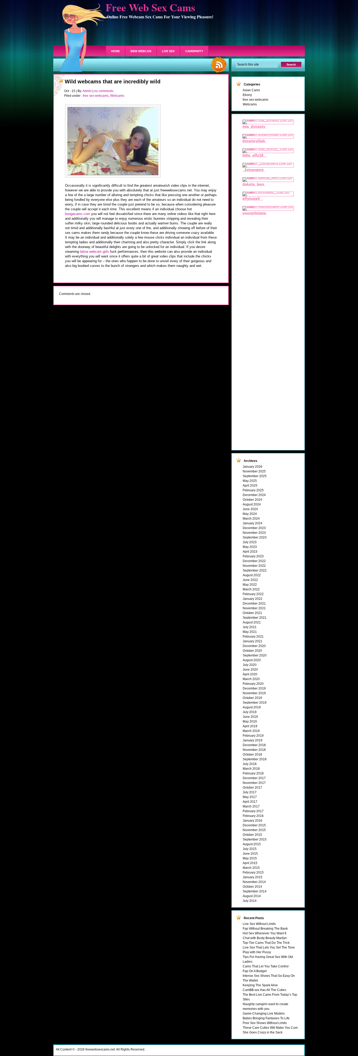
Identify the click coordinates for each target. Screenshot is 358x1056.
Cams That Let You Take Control (266, 966)
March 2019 (251, 731)
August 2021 (252, 622)
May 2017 (250, 797)
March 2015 (251, 868)
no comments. (104, 91)
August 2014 (252, 896)
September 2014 (255, 891)
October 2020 (252, 651)
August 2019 (252, 707)
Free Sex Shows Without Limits (265, 1023)
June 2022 (250, 580)
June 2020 (250, 669)
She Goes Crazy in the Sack (263, 1032)
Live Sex (168, 51)
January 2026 (252, 466)
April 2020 (250, 674)
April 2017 (250, 802)
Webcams (117, 96)
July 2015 (250, 849)
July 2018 (250, 764)
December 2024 (254, 495)
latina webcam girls (94, 252)
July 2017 (250, 792)
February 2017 (253, 811)
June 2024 (250, 509)
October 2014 (252, 886)
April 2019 (250, 726)
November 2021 (254, 608)
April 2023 (250, 551)
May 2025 (250, 481)
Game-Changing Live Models (264, 1013)
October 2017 (252, 787)
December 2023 (254, 528)
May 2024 (250, 514)
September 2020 (255, 655)
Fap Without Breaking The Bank (265, 928)
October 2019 (252, 698)
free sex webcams (96, 96)
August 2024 (252, 504)
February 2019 (253, 735)
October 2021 (252, 613)
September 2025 (255, 476)
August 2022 (252, 575)
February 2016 (253, 816)
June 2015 (250, 853)
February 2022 (253, 594)
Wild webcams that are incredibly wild (112, 81)
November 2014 (254, 882)
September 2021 (255, 617)
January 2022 (252, 599)
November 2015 (254, 830)
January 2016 (252, 820)
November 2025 (254, 471)
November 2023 (254, 533)
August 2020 (252, 660)
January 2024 (252, 523)
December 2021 (254, 603)
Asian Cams (251, 90)
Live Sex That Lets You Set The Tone (269, 947)
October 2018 (252, 754)
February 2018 (253, 773)
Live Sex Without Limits (259, 924)
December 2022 (254, 561)
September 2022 (255, 570)
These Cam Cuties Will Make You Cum (270, 1028)
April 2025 (250, 485)
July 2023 (250, 542)
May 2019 (250, 721)
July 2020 (250, 665)
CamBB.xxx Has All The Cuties (264, 990)
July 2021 (250, 627)
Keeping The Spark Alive (260, 985)
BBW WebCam (141, 51)
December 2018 (254, 745)
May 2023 (250, 547)
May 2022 (250, 584)
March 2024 (251, 518)
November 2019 (254, 693)
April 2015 (250, 863)
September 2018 (255, 759)
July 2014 (250, 901)
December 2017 (254, 778)
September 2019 (255, 702)
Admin (87, 91)
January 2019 (252, 740)
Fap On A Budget (255, 971)
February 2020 (253, 684)
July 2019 (250, 712)
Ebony (247, 95)
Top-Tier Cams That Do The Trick (266, 943)
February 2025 (253, 490)
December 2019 (254, 688)
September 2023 (255, 537)
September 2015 (255, 839)
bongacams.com (78, 214)
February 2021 (253, 636)
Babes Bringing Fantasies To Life (266, 1018)
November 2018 (254, 750)
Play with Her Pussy (257, 952)
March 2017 (251, 806)
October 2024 (252, 500)
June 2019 (250, 717)
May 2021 (250, 632)
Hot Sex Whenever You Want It (264, 933)
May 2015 (250, 858)
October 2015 (252, 835)
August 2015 (252, 844)
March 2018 (251, 769)
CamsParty (194, 51)
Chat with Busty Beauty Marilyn (265, 938)
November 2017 (254, 783)
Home (115, 51)
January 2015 (252, 877)
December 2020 (254, 646)
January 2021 (252, 641)
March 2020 (251, 679)
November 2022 (254, 566)
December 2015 (254, 825)
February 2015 (253, 872)
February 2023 (253, 556)
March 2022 (251, 589)
